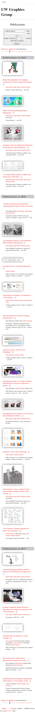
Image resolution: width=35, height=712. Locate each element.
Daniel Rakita (9, 87)
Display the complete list (8, 49)
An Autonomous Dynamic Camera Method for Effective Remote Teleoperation (17, 241)
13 (30, 51)
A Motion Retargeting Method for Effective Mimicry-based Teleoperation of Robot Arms (17, 570)
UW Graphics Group (12, 11)
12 (27, 51)
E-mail (12, 708)
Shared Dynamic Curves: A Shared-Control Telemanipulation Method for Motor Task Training (16, 491)
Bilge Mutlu (17, 87)
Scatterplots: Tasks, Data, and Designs (15, 452)
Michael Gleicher (25, 87)
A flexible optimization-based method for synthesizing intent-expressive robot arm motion (18, 205)
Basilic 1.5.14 (7, 711)
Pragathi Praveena (10, 179)
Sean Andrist (9, 614)
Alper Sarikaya (10, 300)
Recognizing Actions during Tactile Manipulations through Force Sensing (14, 659)
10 (22, 51)
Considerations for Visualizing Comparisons (17, 266)
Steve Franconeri (18, 643)
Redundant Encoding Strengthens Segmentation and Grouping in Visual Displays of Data (17, 680)
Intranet (4, 708)
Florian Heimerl (10, 355)
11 (25, 51)
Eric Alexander (10, 641)
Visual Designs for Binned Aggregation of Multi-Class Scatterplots (16, 529)
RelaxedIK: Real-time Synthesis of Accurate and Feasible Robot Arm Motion (18, 414)
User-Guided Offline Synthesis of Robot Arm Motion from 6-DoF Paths (17, 175)
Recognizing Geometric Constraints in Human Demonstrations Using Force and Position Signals (17, 383)
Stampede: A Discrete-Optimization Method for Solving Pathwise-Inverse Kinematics (17, 146)
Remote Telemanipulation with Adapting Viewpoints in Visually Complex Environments (17, 81)
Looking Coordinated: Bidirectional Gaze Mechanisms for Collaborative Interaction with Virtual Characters (17, 609)
